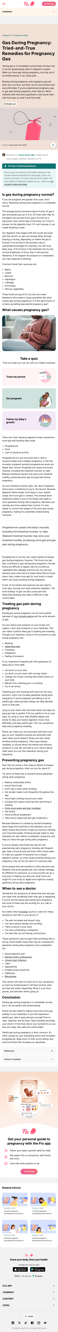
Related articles (11, 1187)
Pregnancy (6, 35)
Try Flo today (49, 4)
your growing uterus (23, 616)
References (9, 1051)
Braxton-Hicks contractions (18, 957)
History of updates (12, 1059)
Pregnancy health (21, 35)
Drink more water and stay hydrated (22, 808)
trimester (23, 911)
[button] (29, 1051)
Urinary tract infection (15, 960)
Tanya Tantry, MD (26, 155)
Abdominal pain (12, 646)
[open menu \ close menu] (4, 4)
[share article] (53, 145)
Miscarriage (10, 976)
